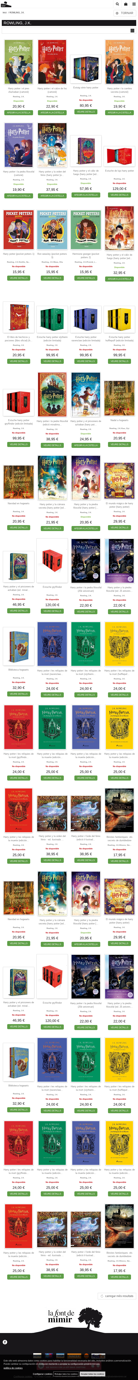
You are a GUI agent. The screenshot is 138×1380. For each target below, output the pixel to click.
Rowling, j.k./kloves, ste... (119, 845)
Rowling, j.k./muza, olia (52, 262)
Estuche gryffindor (52, 587)
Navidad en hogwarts (18, 503)
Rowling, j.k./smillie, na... (18, 262)
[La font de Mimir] (6, 4)
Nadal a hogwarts (119, 420)
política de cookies (13, 1368)
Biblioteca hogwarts (18, 669)
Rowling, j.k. (18, 97)
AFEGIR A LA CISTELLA (18, 112)
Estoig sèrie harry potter (85, 87)
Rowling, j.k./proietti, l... (86, 262)
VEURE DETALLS (86, 112)
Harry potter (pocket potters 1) (18, 254)
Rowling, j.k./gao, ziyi (119, 428)
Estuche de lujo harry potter (119, 170)
